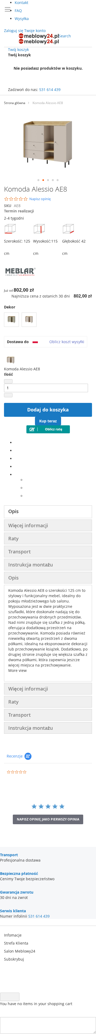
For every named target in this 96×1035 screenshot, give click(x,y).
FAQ (18, 10)
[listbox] (48, 320)
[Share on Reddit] (26, 495)
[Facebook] (16, 442)
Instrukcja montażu (30, 564)
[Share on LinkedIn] (16, 458)
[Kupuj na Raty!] (48, 431)
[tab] (48, 511)
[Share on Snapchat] (26, 487)
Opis (13, 511)
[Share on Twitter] (16, 450)
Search (65, 35)
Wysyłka (22, 18)
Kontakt (21, 2)
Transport (19, 551)
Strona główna (14, 103)
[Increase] (8, 395)
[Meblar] (20, 282)
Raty (13, 538)
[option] (11, 319)
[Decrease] (8, 381)
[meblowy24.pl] (39, 38)
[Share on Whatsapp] (26, 479)
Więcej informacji (28, 525)
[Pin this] (16, 466)
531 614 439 (50, 89)
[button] (38, 180)
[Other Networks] (16, 474)
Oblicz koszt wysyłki (66, 341)
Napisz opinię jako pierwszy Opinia (48, 819)
